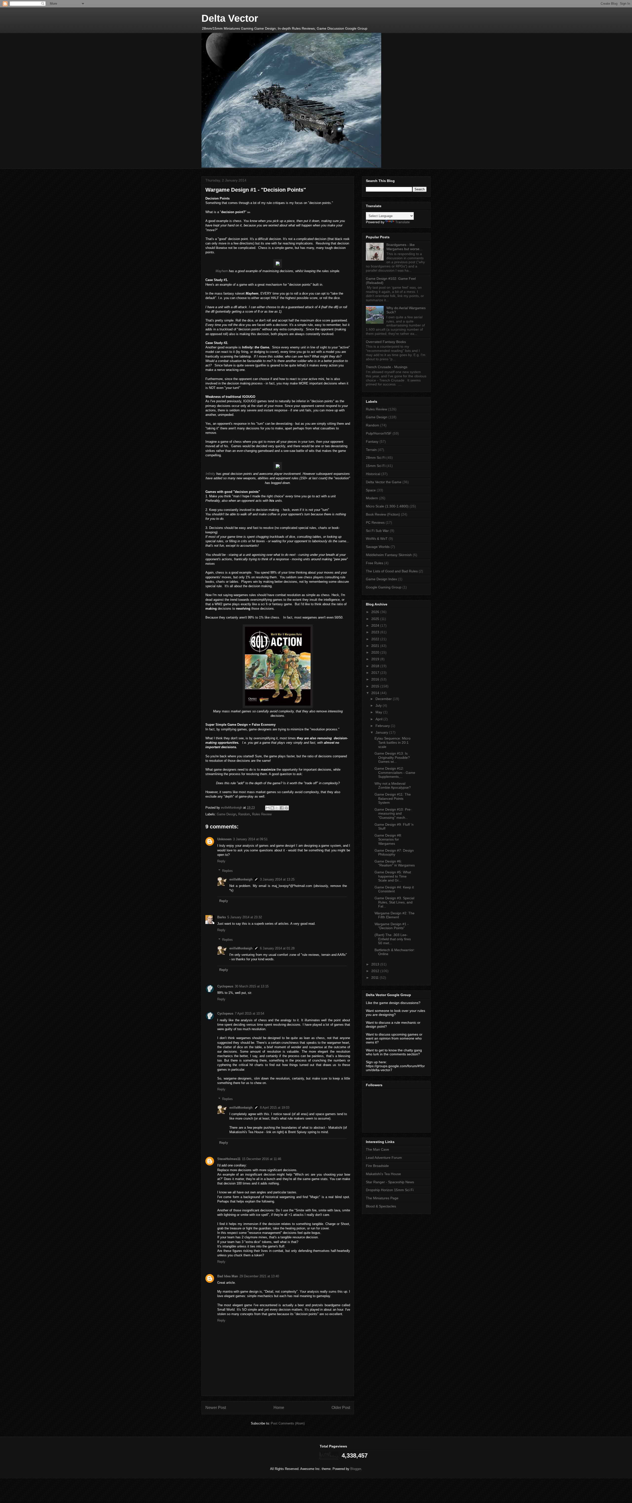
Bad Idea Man (227, 1276)
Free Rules (374, 563)
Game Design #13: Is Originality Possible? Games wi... (392, 757)
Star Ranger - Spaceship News (390, 1182)
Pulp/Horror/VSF (379, 433)
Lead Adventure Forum (384, 1158)
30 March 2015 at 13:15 (252, 986)
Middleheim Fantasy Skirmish (389, 555)
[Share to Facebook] (281, 807)
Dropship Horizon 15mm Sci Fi (390, 1190)
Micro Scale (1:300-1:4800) (387, 506)
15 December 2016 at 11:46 (261, 1159)
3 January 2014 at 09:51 (250, 839)
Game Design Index (381, 579)
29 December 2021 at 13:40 (259, 1276)
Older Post (341, 1407)
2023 (375, 632)
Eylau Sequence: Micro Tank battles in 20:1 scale (393, 742)
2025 (375, 619)
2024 (375, 625)
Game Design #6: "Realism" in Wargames (395, 863)
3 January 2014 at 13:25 (277, 879)
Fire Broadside (377, 1166)
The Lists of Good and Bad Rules (392, 571)
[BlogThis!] (272, 807)
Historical (373, 474)
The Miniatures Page (382, 1198)
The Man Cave (377, 1149)
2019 (375, 659)
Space (371, 490)
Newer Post (215, 1407)
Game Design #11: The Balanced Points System (393, 798)
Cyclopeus (225, 986)
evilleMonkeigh (241, 879)
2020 (375, 652)
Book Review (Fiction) (383, 514)
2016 (375, 679)
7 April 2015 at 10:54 (249, 1013)
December (384, 699)
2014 (375, 693)
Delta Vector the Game (383, 482)
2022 (375, 639)
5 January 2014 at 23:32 (244, 917)
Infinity (210, 474)
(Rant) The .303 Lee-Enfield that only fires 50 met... (393, 939)
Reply (221, 861)
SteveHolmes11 (228, 1159)
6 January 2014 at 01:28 (277, 948)
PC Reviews (375, 522)
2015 (375, 686)
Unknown (224, 839)
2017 (375, 673)
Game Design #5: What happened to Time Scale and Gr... (393, 876)
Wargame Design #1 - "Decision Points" (392, 926)
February (383, 726)
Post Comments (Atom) (288, 1423)
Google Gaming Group (383, 587)
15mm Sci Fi (375, 466)
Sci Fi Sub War (377, 531)
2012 (375, 971)
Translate (402, 222)
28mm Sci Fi (375, 458)
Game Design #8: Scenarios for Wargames (388, 839)
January (382, 732)
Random (244, 814)
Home (279, 1407)
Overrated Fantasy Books (386, 342)
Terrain (371, 450)
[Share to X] (277, 807)
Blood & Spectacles (381, 1206)
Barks (221, 917)
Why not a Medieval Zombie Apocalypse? (393, 786)
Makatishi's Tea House (383, 1174)
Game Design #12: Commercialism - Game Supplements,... (395, 772)
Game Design (226, 814)
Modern (372, 498)
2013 (375, 964)
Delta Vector (229, 18)
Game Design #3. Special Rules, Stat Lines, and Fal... (394, 902)
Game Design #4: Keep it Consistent (394, 889)
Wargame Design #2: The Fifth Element (395, 915)
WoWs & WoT (377, 539)
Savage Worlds (378, 547)
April (379, 719)
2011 (375, 978)
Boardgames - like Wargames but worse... (404, 247)
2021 (375, 646)
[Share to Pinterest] (286, 807)
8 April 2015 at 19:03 (274, 1107)
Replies (227, 870)
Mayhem (222, 271)
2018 (375, 666)
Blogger (355, 1469)
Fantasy (372, 441)
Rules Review (262, 814)
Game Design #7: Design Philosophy (394, 852)
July (379, 705)
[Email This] (267, 807)
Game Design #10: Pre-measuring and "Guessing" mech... (393, 813)
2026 (375, 612)
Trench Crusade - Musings (386, 367)
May (379, 712)
